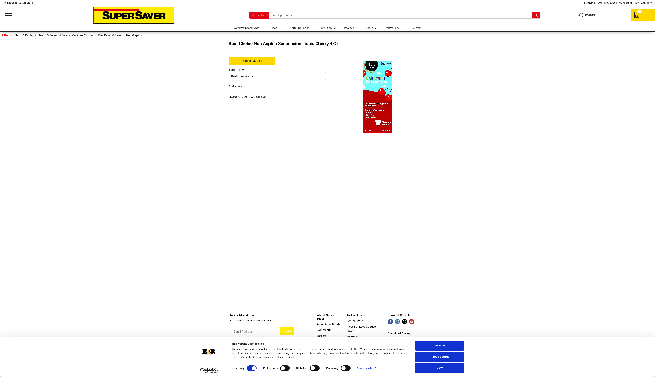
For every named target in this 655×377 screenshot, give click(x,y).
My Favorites (642, 3)
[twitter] (404, 322)
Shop (17, 35)
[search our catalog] (536, 15)
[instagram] (397, 322)
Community (323, 330)
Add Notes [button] (235, 86)
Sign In (589, 3)
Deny (439, 367)
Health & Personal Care (52, 35)
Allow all (439, 345)
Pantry (29, 35)
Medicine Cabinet (83, 35)
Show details (364, 368)
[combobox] (259, 15)
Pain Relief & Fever (110, 35)
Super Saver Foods (328, 324)
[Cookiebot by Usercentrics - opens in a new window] (209, 370)
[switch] (285, 368)
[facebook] (390, 322)
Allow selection (440, 356)
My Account (625, 3)
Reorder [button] (590, 15)
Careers (321, 335)
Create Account (606, 3)
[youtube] (411, 322)
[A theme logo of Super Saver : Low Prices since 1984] (133, 15)
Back (7, 35)
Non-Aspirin (134, 35)
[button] (252, 60)
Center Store (354, 321)
